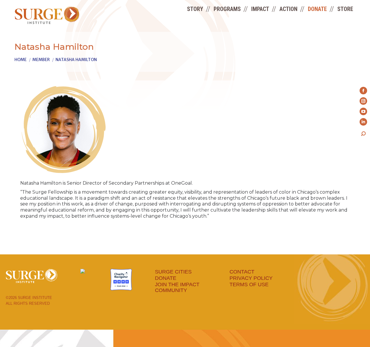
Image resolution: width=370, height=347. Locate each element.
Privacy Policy (251, 278)
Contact (242, 272)
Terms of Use (249, 284)
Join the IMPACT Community (177, 287)
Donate (165, 278)
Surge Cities (173, 272)
